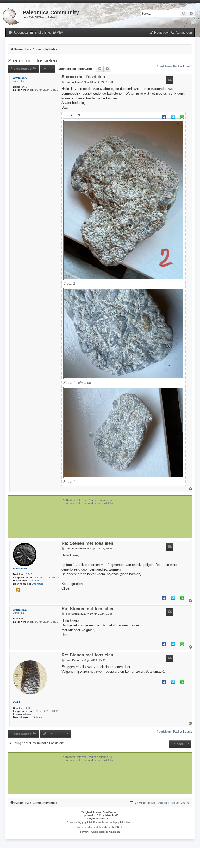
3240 (29, 574)
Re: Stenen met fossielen (87, 544)
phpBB (86, 822)
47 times (35, 580)
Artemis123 (20, 77)
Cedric (17, 702)
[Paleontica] (11, 15)
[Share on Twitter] (173, 117)
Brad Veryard (111, 812)
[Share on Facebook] (164, 117)
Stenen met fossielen (32, 60)
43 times (37, 717)
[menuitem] (18, 32)
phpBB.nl (116, 827)
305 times (37, 583)
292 (28, 708)
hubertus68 (20, 568)
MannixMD (111, 815)
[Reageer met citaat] (169, 80)
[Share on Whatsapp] (182, 117)
